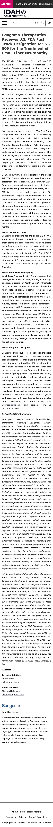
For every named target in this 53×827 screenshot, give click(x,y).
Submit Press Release (16, 817)
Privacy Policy (34, 822)
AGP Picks (6, 4)
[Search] (37, 23)
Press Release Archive (30, 812)
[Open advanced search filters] (42, 23)
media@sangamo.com (13, 694)
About (15, 812)
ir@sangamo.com (10, 682)
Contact (47, 822)
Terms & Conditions (38, 817)
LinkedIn (9, 408)
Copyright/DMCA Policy (13, 822)
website (16, 220)
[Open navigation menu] (4, 23)
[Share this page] (49, 23)
